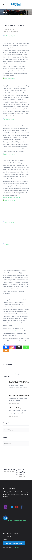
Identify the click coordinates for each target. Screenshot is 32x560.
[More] (6, 350)
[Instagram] (12, 347)
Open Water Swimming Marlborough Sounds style (20, 471)
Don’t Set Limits (9, 469)
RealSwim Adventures (11, 32)
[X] (19, 347)
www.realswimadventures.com (12, 331)
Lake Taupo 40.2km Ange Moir (19, 395)
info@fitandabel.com (14, 543)
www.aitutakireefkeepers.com (12, 197)
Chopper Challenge (15, 408)
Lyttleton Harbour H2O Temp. (17, 520)
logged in (13, 374)
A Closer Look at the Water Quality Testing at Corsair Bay (19, 382)
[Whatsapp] (26, 347)
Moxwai (17, 547)
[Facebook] (6, 347)
